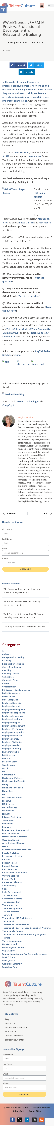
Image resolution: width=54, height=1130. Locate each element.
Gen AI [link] (5, 768)
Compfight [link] (8, 405)
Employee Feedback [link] (12, 719)
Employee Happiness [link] (12, 722)
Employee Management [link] (13, 725)
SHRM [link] (5, 156)
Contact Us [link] (10, 1023)
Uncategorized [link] (9, 944)
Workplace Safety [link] (11, 967)
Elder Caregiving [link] (10, 699)
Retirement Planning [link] (12, 882)
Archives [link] (7, 50)
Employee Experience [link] (12, 715)
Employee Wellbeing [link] (12, 742)
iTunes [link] (18, 354)
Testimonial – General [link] (13, 931)
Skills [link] (4, 888)
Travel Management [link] (12, 941)
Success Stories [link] (10, 895)
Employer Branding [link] (11, 745)
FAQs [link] (7, 1019)
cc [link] (16, 405)
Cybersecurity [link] (9, 686)
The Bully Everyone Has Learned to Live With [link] (24, 626)
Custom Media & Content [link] (16, 1027)
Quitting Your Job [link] (10, 875)
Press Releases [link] (9, 869)
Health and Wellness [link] (12, 777)
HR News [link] (6, 800)
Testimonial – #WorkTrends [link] (15, 924)
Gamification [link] (8, 764)
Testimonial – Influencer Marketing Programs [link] (24, 934)
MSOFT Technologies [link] (28, 401)
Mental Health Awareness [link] (14, 836)
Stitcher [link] (6, 354)
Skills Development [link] (11, 892)
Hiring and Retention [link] (12, 787)
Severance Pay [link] (9, 885)
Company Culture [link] (10, 673)
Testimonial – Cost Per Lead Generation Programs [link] (26, 927)
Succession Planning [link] (12, 898)
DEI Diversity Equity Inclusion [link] (16, 689)
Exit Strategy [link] (8, 755)
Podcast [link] (6, 859)
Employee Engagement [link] (13, 712)
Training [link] (6, 937)
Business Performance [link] (13, 663)
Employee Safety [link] (10, 738)
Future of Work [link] (9, 761)
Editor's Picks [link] (8, 696)
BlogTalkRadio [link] (42, 351)
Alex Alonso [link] (34, 156)
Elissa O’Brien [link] (22, 152)
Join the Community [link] (14, 1035)
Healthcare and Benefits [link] (14, 781)
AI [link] (3, 650)
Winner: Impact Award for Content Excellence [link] (24, 954)
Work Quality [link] (8, 960)
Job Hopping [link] (8, 820)
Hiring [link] (5, 784)
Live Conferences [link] (10, 833)
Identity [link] (6, 813)
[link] (3, 9)
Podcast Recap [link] (9, 862)
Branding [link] (6, 660)
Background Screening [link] (13, 657)
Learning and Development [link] (15, 830)
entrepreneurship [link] (10, 751)
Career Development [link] (12, 667)
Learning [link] (6, 826)
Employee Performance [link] (13, 729)
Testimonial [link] (8, 921)
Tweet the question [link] (28, 296)
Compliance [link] (8, 676)
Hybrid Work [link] (8, 810)
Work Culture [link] (8, 957)
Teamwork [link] (7, 914)
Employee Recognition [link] (13, 732)
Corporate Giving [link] (10, 680)
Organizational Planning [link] (14, 843)
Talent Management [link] (12, 908)
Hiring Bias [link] (7, 791)
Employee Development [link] (14, 709)
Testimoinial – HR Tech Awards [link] (17, 918)
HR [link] (3, 794)
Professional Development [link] (15, 872)
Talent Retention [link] (10, 911)
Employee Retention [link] (12, 735)
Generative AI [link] (9, 774)
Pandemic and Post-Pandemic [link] (16, 849)
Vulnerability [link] (8, 950)
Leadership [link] (7, 823)
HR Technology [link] (9, 807)
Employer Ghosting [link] (11, 748)
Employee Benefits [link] (11, 702)
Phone (5, 558)
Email (4, 548)
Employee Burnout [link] (11, 706)
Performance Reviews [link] (12, 856)
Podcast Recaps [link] (10, 866)
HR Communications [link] (12, 797)
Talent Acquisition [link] (11, 901)
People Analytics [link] (10, 852)
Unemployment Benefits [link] (14, 947)
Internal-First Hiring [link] (12, 817)
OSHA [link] (5, 846)
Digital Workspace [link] (11, 693)
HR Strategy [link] (8, 804)
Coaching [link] (6, 670)
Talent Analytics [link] (10, 905)
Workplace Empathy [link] (12, 963)
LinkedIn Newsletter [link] (14, 1039)
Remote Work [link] (8, 879)
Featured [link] (6, 758)
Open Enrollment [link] (10, 839)
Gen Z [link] (5, 771)
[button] (42, 5)
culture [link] (5, 683)
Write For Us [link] (10, 1031)
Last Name (7, 539)
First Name (7, 529)
